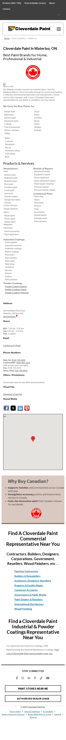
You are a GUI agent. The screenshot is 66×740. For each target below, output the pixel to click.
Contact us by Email (12, 345)
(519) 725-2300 (18, 360)
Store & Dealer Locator (35, 3)
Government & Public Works (30, 594)
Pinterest (27, 408)
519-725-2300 (21, 371)
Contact (6, 9)
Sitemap (33, 717)
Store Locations (18, 38)
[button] (33, 439)
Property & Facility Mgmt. (28, 585)
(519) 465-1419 (23, 363)
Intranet (57, 714)
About (52, 3)
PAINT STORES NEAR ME (33, 688)
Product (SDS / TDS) (12, 3)
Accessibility (48, 711)
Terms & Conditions (32, 711)
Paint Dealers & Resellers (28, 599)
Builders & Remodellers (27, 576)
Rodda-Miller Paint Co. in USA (39, 714)
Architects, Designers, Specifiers (32, 580)
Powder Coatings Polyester (17, 293)
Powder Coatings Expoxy (16, 286)
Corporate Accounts (25, 590)
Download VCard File (12, 394)
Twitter (13, 408)
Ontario (31, 38)
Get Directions (9, 317)
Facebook (6, 408)
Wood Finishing (23, 608)
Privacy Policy (15, 711)
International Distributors (29, 604)
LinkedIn (20, 408)
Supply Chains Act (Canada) (13, 714)
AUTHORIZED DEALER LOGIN (33, 698)
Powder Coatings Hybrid (15, 289)
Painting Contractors (26, 571)
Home (6, 38)
